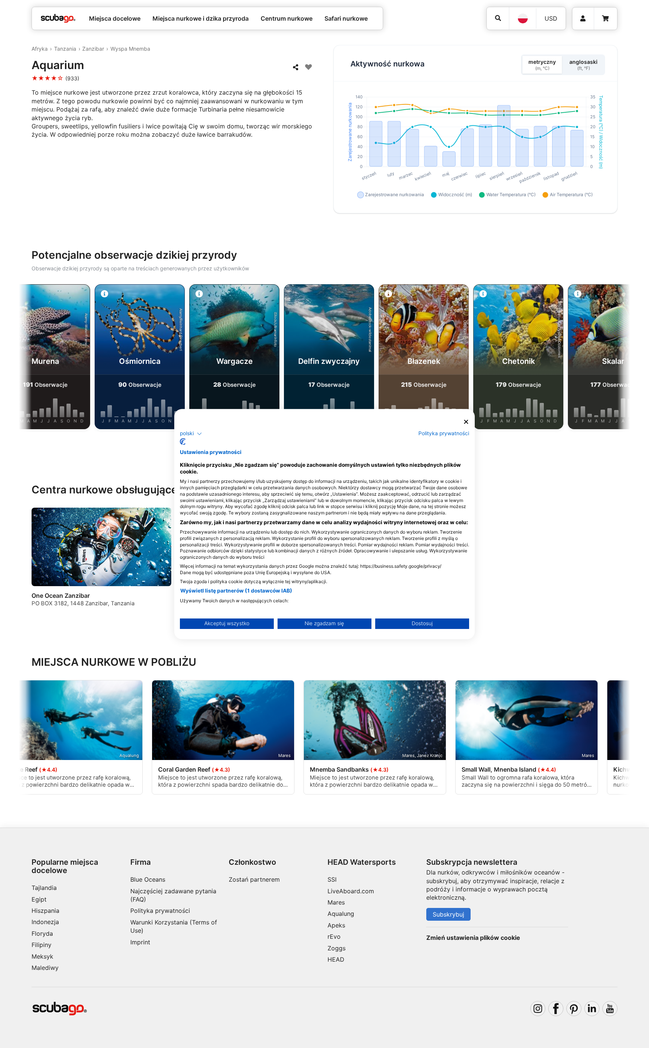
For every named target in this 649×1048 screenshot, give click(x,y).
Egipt (39, 899)
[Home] (58, 18)
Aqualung (341, 913)
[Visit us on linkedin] (591, 1008)
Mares (336, 902)
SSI (332, 879)
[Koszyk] (605, 19)
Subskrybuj (448, 914)
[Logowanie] (583, 19)
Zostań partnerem (254, 879)
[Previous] (32, 358)
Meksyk (42, 956)
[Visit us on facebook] (555, 1008)
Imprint (140, 942)
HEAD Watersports (362, 862)
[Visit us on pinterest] (573, 1008)
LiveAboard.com (351, 891)
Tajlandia (44, 887)
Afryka (40, 48)
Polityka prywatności (160, 910)
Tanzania (65, 48)
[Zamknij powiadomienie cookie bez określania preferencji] (466, 422)
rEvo (334, 936)
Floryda (42, 933)
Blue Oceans (147, 879)
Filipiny (41, 944)
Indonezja (45, 922)
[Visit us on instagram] (537, 1008)
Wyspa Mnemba (130, 48)
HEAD (336, 959)
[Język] (522, 18)
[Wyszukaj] (498, 18)
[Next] (616, 358)
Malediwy (45, 967)
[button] (191, 433)
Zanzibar (93, 48)
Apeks (336, 925)
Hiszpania (45, 910)
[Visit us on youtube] (609, 1008)
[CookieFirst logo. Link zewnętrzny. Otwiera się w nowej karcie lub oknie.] (183, 441)
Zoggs (337, 948)
